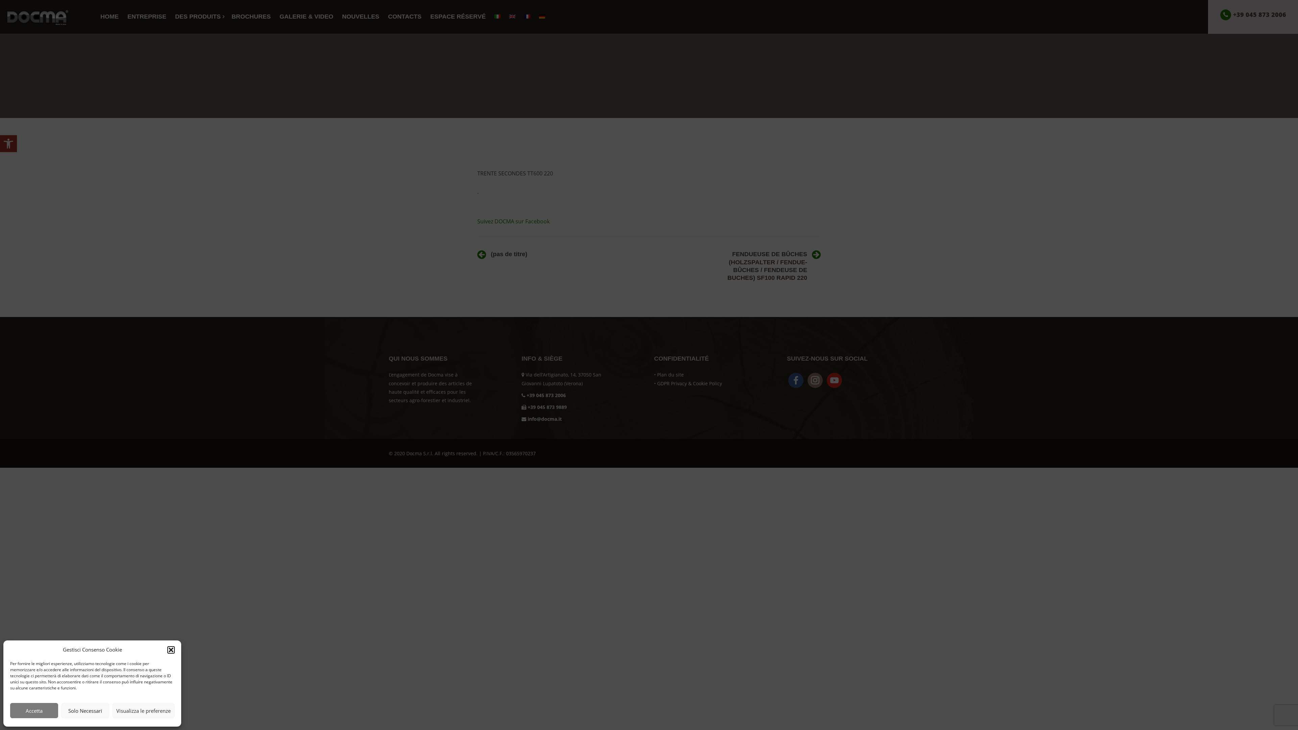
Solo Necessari (85, 710)
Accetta (34, 710)
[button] (171, 650)
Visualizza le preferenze (143, 710)
